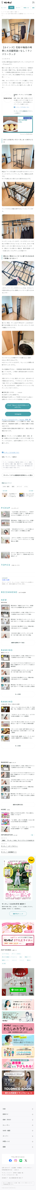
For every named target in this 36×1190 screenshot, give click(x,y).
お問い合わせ (5, 1167)
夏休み (29, 960)
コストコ (14, 960)
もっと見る (18, 694)
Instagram (18, 414)
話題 (33, 7)
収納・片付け (7, 1120)
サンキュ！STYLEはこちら (22, 107)
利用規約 (19, 1167)
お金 (4, 1109)
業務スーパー (5, 960)
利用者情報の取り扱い (7, 1170)
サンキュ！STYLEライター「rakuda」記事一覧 (16, 419)
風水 (21, 957)
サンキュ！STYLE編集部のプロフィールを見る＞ (23, 112)
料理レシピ (26, 7)
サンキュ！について (7, 1172)
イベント (21, 960)
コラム (26, 486)
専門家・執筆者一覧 (18, 1172)
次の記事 (31, 490)
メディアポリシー (27, 1167)
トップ (2, 11)
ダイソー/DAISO (16, 954)
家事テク (5, 1114)
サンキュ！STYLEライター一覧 (9, 1175)
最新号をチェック (18, 914)
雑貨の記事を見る (18, 804)
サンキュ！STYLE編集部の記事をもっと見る (18, 475)
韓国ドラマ (28, 957)
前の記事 (5, 490)
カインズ (19, 486)
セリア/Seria (5, 954)
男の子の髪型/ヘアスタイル (9, 957)
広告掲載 (13, 1167)
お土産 (4, 963)
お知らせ (16, 1170)
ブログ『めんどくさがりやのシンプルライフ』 (18, 406)
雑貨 (16, 11)
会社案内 (4, 1178)
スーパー (18, 7)
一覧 (32, 835)
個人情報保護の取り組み (15, 1178)
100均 (11, 7)
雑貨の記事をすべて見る (18, 642)
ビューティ (6, 1125)
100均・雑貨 (9, 11)
